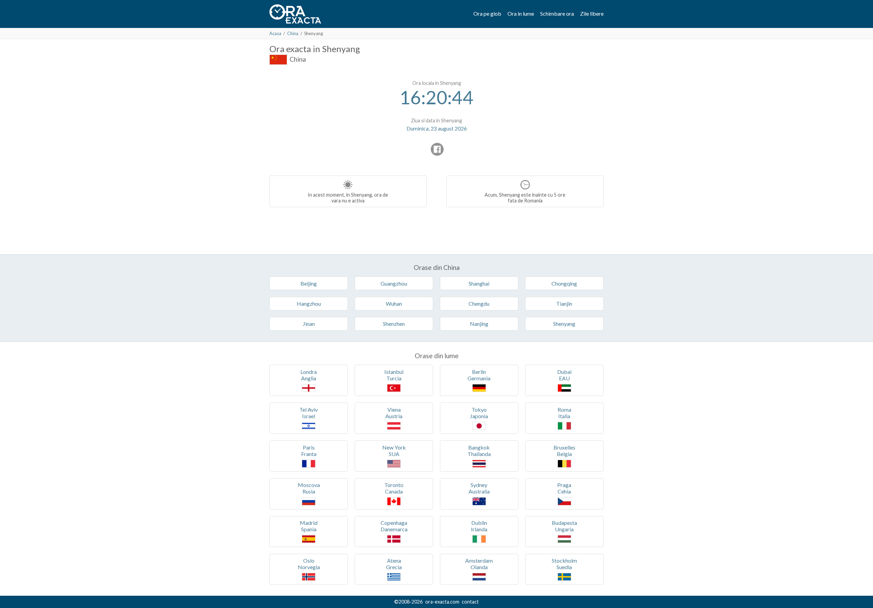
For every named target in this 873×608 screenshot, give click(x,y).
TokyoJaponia (479, 412)
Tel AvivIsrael (308, 412)
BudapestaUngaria (564, 525)
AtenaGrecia (394, 563)
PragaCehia (564, 488)
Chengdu (479, 303)
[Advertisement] (326, 119)
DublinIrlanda (479, 525)
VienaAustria (393, 412)
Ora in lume (520, 13)
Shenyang (564, 323)
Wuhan (394, 303)
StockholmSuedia (564, 563)
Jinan (309, 323)
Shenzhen (394, 323)
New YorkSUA (394, 450)
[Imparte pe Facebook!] (437, 149)
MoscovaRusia (309, 488)
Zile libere (592, 13)
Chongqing (564, 283)
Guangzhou (394, 283)
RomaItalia (564, 412)
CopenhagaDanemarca (394, 525)
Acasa (275, 33)
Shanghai (479, 283)
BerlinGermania (479, 374)
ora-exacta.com (442, 602)
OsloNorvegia (309, 563)
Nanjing (479, 323)
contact (470, 602)
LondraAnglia (308, 374)
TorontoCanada (393, 488)
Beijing (308, 283)
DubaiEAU (564, 374)
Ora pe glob (487, 13)
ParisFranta (308, 450)
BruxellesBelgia (564, 450)
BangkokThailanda (479, 450)
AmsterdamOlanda (479, 563)
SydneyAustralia (479, 488)
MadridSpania (308, 525)
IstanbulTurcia (393, 374)
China (292, 33)
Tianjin (564, 303)
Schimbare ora (557, 13)
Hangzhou (309, 303)
